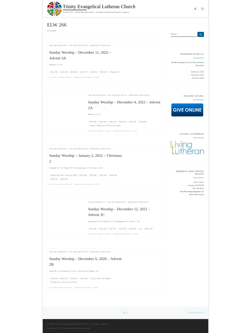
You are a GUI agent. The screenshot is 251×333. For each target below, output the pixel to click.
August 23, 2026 (197, 71)
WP (58, 328)
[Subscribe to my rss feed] (194, 23)
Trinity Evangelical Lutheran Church (71, 324)
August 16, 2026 (197, 75)
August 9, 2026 (198, 78)
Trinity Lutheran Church (62, 77)
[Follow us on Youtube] (203, 23)
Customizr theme (83, 328)
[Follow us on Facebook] (199, 23)
